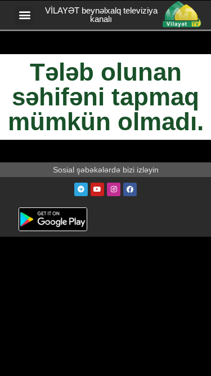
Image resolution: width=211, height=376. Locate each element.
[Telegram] (81, 189)
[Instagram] (113, 189)
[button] (24, 15)
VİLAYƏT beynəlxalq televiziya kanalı (101, 15)
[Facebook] (130, 189)
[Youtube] (97, 189)
